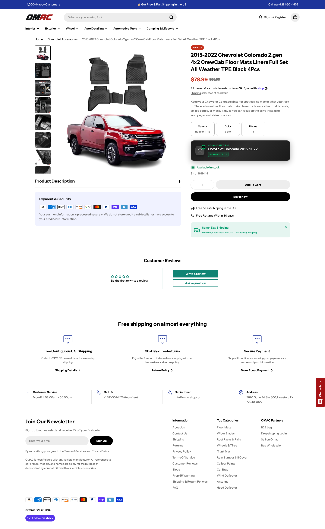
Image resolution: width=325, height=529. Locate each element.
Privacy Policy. (100, 451)
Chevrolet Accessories (62, 39)
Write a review (195, 274)
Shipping (196, 92)
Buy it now (240, 197)
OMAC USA (43, 510)
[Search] (171, 17)
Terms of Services (75, 451)
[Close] (285, 226)
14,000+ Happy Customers (42, 4)
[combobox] (120, 17)
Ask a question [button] (195, 283)
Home (39, 39)
